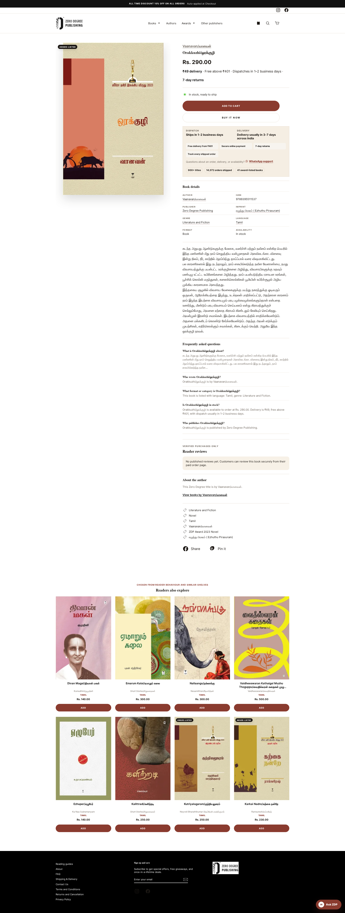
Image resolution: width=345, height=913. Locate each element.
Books (152, 23)
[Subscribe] (185, 879)
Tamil (239, 222)
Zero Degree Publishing (198, 210)
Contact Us (62, 884)
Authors (171, 23)
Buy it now (231, 117)
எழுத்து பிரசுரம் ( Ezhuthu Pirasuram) (258, 210)
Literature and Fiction (196, 222)
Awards (186, 23)
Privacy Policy (63, 899)
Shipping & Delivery (66, 879)
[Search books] (268, 23)
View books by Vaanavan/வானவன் (205, 495)
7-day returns (193, 80)
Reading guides (64, 863)
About (59, 869)
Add (83, 707)
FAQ (58, 874)
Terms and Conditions (68, 889)
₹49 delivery (192, 71)
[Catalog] (258, 23)
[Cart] (277, 23)
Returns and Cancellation (70, 894)
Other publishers (211, 23)
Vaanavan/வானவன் (197, 46)
